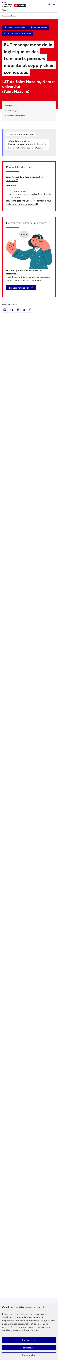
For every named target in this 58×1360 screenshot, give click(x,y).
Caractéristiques (11, 110)
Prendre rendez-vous (19, 287)
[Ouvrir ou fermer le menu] (54, 4)
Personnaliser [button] (29, 1355)
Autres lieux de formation (19, 33)
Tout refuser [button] (29, 1347)
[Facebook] (30, 310)
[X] (24, 310)
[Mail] (11, 310)
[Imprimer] (5, 310)
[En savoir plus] (45, 144)
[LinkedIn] (18, 310)
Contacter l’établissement (15, 115)
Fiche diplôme (40, 27)
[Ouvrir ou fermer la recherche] (49, 4)
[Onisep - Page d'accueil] (20, 5)
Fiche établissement (17, 27)
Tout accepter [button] (29, 1339)
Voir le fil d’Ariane (9, 16)
